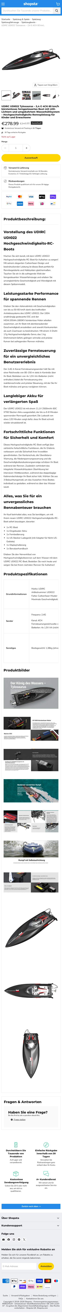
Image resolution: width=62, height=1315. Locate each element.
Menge (4, 142)
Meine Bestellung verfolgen (44, 1295)
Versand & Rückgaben (20, 1295)
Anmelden (46, 1266)
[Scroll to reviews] (31, 120)
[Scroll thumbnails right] (58, 95)
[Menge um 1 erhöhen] (26, 148)
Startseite (5, 19)
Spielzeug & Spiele (21, 19)
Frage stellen (19, 1119)
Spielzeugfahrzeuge (10, 22)
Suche (5, 1295)
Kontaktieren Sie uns (34, 1298)
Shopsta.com (42, 1308)
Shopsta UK (31, 1308)
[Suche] (57, 10)
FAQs (21, 1298)
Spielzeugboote (28, 22)
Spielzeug (36, 19)
